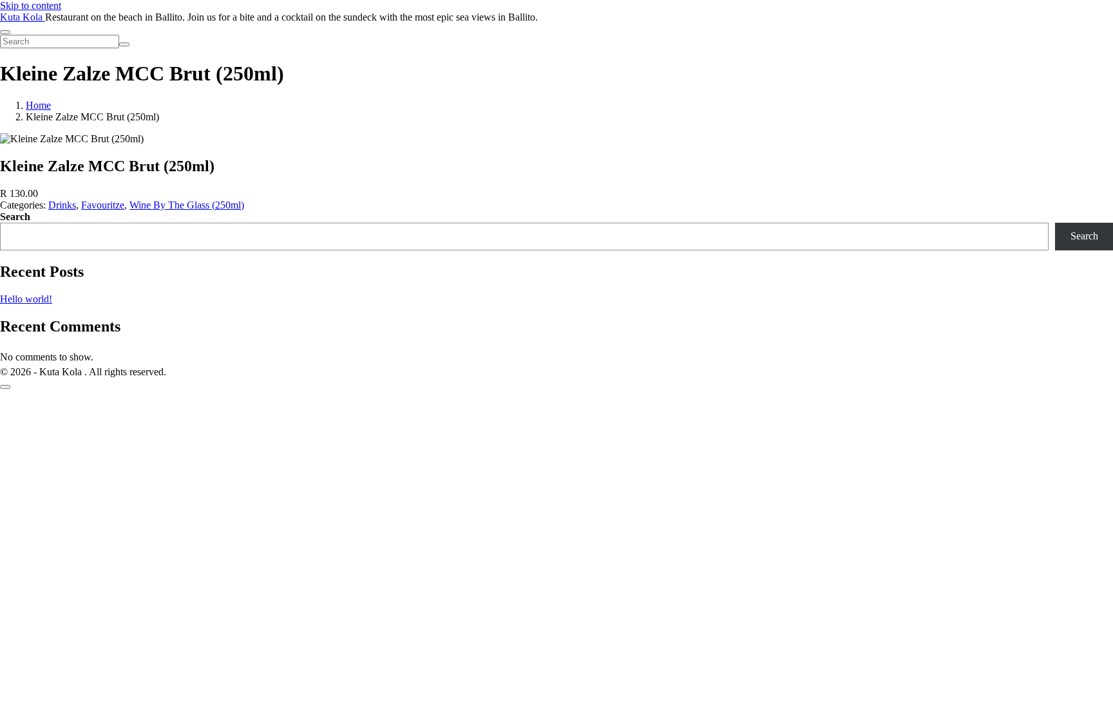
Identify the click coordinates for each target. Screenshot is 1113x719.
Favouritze (102, 205)
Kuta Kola (22, 17)
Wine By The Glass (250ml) (186, 205)
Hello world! (26, 299)
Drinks (62, 205)
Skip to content (30, 5)
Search (15, 216)
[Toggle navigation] (5, 32)
